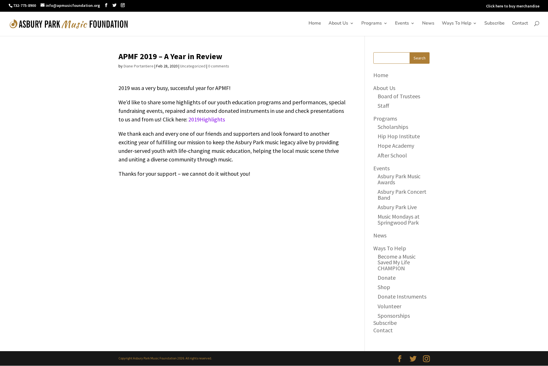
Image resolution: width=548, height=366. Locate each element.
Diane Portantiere (139, 66)
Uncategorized (193, 66)
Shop (384, 287)
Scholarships (393, 126)
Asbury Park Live (397, 207)
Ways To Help (456, 23)
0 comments (218, 66)
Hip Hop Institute (399, 136)
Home (315, 23)
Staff (383, 105)
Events (402, 23)
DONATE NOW (470, 6)
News (428, 23)
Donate (387, 277)
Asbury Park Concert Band (402, 194)
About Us (338, 23)
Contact (520, 23)
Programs (371, 23)
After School (392, 155)
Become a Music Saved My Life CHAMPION (397, 262)
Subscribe (494, 23)
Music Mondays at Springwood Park (399, 219)
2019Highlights (206, 119)
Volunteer (389, 306)
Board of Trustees (399, 96)
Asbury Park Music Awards (399, 179)
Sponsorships (394, 315)
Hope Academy (396, 145)
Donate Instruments (402, 296)
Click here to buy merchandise (512, 6)
